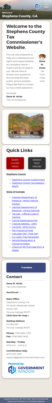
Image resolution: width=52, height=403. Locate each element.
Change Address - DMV (24, 224)
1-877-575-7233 (24, 399)
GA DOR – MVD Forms (24, 227)
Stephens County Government (28, 179)
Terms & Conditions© (39, 399)
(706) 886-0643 (20, 336)
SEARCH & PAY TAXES (15, 163)
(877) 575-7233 (13, 354)
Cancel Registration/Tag (24, 220)
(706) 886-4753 (23, 333)
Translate (26, 267)
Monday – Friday (15, 342)
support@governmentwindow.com (25, 357)
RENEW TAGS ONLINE (37, 163)
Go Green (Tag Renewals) (25, 237)
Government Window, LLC (17, 401)
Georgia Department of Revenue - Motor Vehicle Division (25, 200)
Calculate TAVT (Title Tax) (25, 233)
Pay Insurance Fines (22, 230)
